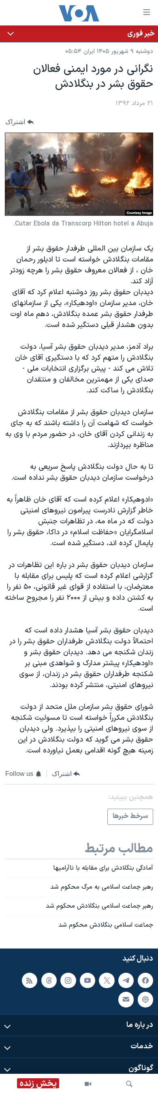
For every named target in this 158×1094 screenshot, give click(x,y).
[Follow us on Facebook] (145, 980)
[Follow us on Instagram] (68, 980)
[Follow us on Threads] (49, 980)
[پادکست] (145, 999)
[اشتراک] (126, 999)
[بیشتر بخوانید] (79, 33)
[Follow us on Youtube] (87, 980)
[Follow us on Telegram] (126, 980)
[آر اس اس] (29, 980)
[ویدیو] (88, 1084)
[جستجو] (129, 1084)
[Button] (19, 122)
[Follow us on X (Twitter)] (106, 980)
